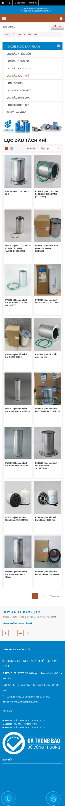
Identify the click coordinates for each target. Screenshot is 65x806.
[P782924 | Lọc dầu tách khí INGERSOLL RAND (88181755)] (18, 280)
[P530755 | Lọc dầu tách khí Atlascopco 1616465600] (47, 443)
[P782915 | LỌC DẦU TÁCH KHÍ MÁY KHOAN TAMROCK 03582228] (18, 225)
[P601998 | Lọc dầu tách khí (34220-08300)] (18, 334)
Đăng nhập (20, 3)
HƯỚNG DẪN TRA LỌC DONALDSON (24, 720)
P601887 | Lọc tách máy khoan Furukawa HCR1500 (46, 248)
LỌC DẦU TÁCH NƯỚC (19, 68)
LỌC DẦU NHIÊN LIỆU (19, 54)
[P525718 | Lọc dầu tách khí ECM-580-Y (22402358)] (47, 388)
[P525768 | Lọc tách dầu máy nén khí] (47, 334)
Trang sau (55, 596)
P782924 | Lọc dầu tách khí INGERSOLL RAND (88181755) (16, 303)
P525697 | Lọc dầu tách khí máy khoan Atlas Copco (16, 574)
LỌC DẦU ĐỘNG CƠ (18, 61)
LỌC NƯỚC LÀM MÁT (19, 90)
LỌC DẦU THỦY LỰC (18, 97)
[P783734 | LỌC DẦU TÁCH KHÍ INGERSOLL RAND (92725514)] (47, 171)
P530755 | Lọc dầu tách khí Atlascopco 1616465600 (46, 466)
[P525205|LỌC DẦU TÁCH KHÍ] (18, 171)
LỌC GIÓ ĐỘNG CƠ (18, 105)
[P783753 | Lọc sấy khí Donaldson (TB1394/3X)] (18, 497)
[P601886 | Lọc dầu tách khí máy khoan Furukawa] (47, 551)
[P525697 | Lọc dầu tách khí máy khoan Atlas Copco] (18, 551)
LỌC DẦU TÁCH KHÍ (18, 75)
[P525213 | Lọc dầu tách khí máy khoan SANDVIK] (18, 443)
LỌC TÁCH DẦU (15, 83)
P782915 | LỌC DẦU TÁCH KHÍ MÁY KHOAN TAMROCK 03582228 (17, 248)
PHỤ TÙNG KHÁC (16, 112)
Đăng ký (33, 3)
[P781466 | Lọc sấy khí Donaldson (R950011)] (47, 497)
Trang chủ (10, 34)
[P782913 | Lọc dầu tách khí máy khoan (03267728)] (18, 388)
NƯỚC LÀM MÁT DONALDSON (21, 724)
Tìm (58, 26)
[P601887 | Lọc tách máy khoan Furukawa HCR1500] (47, 225)
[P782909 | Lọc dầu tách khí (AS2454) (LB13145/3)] (47, 280)
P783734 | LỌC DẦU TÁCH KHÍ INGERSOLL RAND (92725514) (47, 194)
